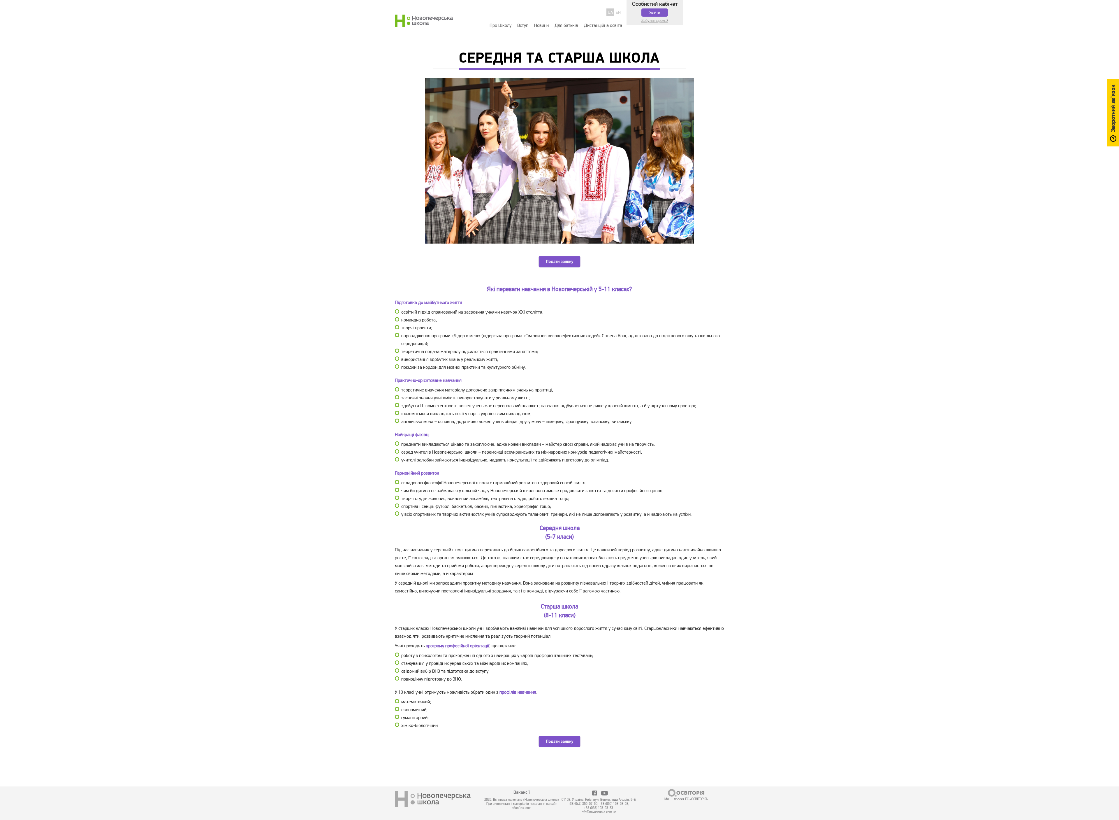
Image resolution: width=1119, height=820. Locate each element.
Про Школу (500, 25)
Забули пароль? (654, 20)
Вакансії (521, 793)
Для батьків (566, 25)
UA (610, 12)
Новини (541, 25)
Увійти (654, 12)
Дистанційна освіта (603, 25)
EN (618, 12)
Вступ (522, 25)
